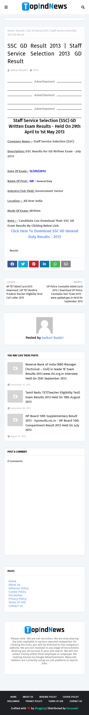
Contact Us (15, 606)
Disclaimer (15, 595)
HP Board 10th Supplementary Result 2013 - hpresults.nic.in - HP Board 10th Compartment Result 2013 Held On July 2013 (52, 423)
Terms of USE (17, 602)
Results (20, 30)
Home (10, 30)
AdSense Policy (18, 588)
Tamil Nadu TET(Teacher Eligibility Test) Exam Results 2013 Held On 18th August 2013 (52, 397)
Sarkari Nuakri (19, 70)
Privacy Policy (17, 599)
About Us (14, 585)
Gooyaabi (72, 708)
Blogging (40, 708)
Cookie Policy (17, 592)
